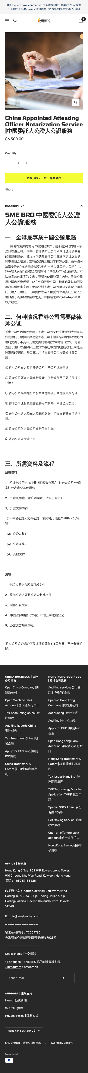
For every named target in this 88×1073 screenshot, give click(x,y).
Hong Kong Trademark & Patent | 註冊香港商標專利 (64, 764)
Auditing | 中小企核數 (62, 720)
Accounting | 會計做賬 (63, 713)
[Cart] (81, 21)
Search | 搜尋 (14, 1008)
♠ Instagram (13, 967)
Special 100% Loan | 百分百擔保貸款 (65, 809)
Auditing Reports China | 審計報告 (21, 728)
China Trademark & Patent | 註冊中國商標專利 (21, 769)
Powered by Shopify (61, 1042)
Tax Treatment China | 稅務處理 (21, 741)
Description (15, 205)
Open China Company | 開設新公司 (22, 690)
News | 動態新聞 (16, 1000)
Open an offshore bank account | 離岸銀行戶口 (63, 835)
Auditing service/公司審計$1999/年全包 (64, 690)
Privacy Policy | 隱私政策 (21, 1016)
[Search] (15, 21)
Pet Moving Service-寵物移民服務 (65, 822)
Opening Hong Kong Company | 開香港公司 (63, 702)
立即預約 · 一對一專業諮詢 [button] (44, 178)
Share (9, 189)
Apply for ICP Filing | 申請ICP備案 (21, 753)
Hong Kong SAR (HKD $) (22, 1030)
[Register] (65, 978)
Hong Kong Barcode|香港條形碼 (65, 848)
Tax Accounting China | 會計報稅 (22, 715)
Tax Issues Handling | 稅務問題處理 (64, 779)
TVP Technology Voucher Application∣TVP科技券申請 (65, 794)
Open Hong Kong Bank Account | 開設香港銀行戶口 (65, 746)
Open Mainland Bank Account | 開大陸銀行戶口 (22, 702)
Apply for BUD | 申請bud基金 (64, 730)
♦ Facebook (13, 962)
